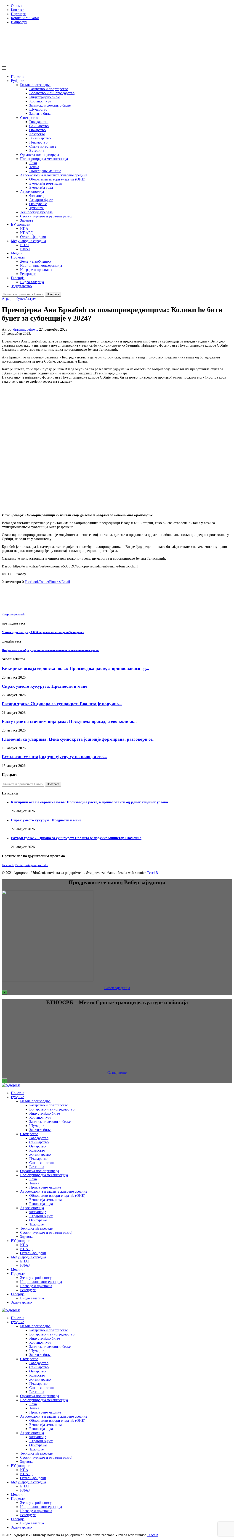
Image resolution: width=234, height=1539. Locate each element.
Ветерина (36, 150)
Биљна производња (35, 85)
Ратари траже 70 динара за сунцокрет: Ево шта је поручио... (62, 703)
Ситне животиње (42, 146)
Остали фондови (33, 237)
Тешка (34, 167)
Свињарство (39, 126)
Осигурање (38, 204)
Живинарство (40, 138)
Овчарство (37, 130)
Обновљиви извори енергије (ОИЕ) (57, 179)
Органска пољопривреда (39, 155)
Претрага (53, 294)
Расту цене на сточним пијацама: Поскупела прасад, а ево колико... (69, 721)
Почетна (17, 76)
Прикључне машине (45, 171)
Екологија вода (41, 187)
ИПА (24, 228)
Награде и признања (36, 270)
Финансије (37, 196)
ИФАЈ (25, 249)
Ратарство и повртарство (48, 89)
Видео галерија (32, 282)
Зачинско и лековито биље (50, 105)
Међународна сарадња (28, 241)
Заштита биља (40, 113)
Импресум (19, 22)
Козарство (37, 134)
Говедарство (38, 122)
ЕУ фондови (20, 224)
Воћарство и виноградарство (51, 93)
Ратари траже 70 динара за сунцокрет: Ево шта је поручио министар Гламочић (76, 838)
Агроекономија (32, 191)
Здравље (26, 220)
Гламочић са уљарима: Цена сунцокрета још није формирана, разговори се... (79, 739)
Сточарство (29, 118)
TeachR (152, 873)
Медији (17, 253)
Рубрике (17, 81)
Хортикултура (40, 101)
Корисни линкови (25, 18)
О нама (16, 6)
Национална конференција (41, 265)
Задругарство (21, 286)
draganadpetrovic (25, 329)
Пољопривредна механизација (44, 159)
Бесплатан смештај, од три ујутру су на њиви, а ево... (54, 756)
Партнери (18, 14)
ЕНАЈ (24, 245)
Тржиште (36, 208)
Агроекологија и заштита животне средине (53, 175)
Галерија (17, 278)
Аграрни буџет (41, 200)
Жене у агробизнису (36, 261)
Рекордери (28, 274)
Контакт (17, 10)
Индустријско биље (44, 97)
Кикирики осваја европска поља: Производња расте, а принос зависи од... (75, 668)
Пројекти (18, 257)
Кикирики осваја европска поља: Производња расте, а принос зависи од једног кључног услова (89, 802)
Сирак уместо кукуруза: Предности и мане (44, 686)
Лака (33, 163)
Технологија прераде (36, 212)
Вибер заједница (117, 988)
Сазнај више (117, 1072)
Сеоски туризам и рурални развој (46, 216)
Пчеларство (38, 142)
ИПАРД (26, 233)
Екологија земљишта (45, 183)
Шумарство (38, 109)
